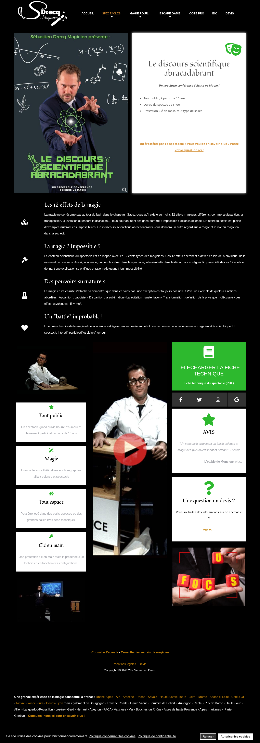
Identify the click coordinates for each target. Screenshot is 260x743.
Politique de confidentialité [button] (157, 736)
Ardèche (128, 697)
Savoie (152, 697)
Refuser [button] (208, 736)
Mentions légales (125, 664)
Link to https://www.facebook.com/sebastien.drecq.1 (181, 400)
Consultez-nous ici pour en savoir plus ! (56, 715)
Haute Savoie (169, 697)
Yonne (31, 703)
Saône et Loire (219, 697)
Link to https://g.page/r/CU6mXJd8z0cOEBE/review (237, 400)
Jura (40, 703)
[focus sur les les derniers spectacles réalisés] (209, 606)
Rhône (140, 697)
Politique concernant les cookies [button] (112, 736)
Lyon (60, 703)
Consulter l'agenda (104, 652)
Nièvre (20, 703)
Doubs (50, 703)
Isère (182, 697)
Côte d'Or (237, 697)
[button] (112, 14)
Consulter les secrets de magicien (145, 652)
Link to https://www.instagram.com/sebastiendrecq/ (218, 400)
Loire (192, 697)
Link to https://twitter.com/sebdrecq (199, 400)
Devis (142, 664)
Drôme (202, 697)
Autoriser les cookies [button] (235, 736)
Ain (118, 697)
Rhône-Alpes (104, 697)
